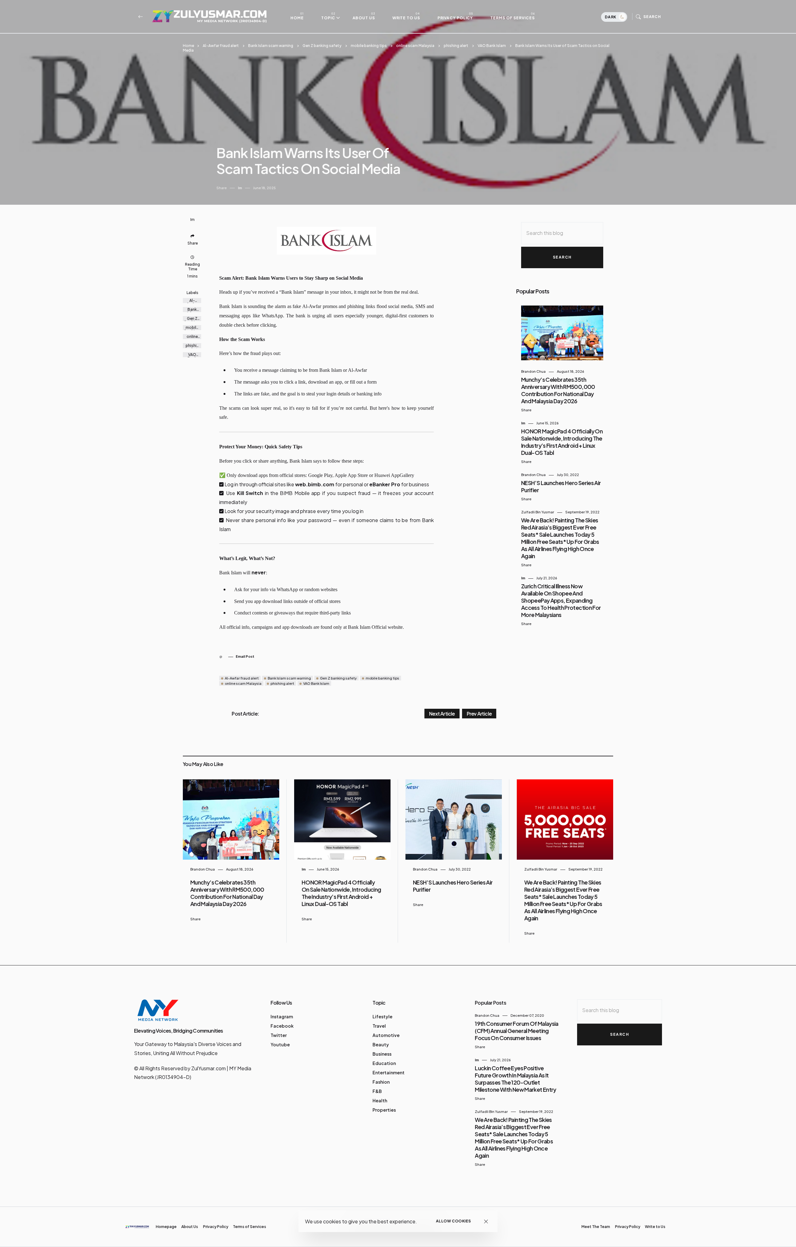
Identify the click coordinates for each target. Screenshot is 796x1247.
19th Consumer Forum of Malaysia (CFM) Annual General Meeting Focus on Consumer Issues (516, 1030)
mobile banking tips (369, 45)
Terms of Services (512, 18)
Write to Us (406, 18)
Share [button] (221, 188)
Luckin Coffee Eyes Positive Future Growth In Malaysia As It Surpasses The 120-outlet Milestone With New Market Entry (515, 1078)
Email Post (245, 656)
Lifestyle (382, 1016)
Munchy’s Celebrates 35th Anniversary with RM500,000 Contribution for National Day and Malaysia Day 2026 (558, 390)
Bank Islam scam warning (270, 45)
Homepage (166, 1226)
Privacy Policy (455, 18)
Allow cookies (453, 1221)
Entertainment (389, 1072)
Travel (379, 1026)
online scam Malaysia (415, 45)
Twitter (279, 1035)
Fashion (381, 1082)
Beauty (381, 1044)
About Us (364, 18)
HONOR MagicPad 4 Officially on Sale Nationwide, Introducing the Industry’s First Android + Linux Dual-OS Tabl (562, 441)
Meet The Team (595, 1226)
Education (384, 1063)
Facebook (282, 1026)
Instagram (282, 1016)
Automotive (386, 1035)
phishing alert (456, 45)
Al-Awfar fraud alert (221, 45)
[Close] (486, 1221)
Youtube (280, 1044)
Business (382, 1054)
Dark (611, 17)
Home (297, 18)
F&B (377, 1091)
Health (380, 1100)
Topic (328, 18)
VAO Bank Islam (492, 45)
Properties (384, 1110)
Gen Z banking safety (322, 45)
